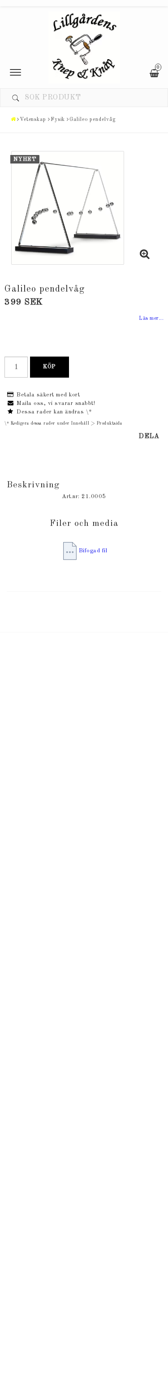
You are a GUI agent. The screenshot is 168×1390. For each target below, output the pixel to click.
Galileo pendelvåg (92, 119)
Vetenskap (33, 119)
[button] (145, 256)
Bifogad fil (93, 551)
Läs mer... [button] (151, 318)
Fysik (58, 119)
